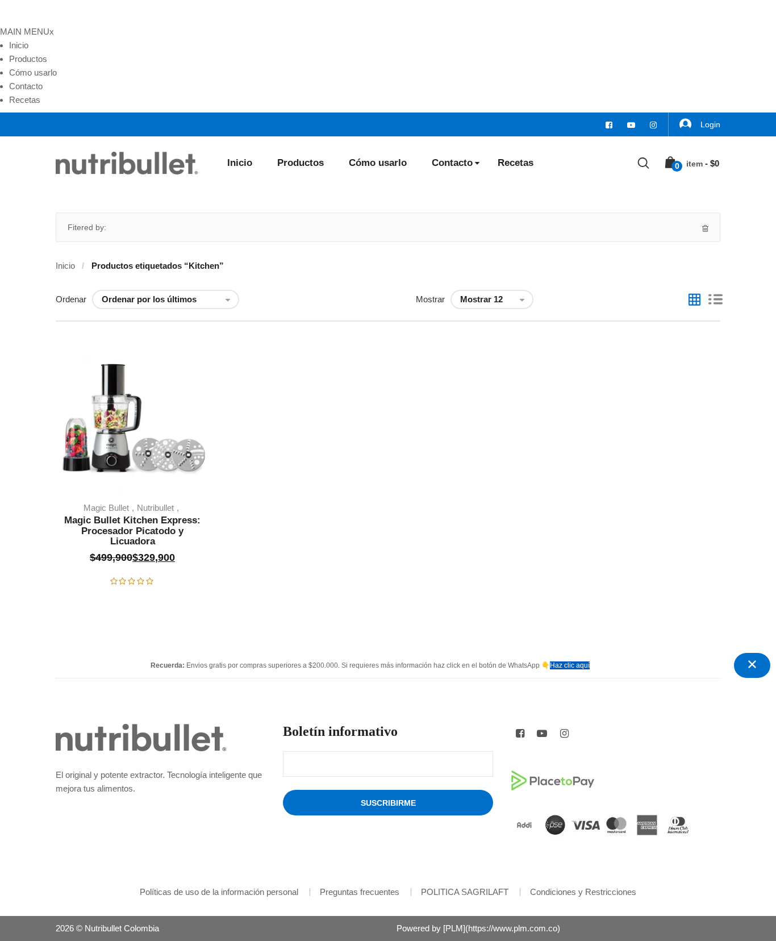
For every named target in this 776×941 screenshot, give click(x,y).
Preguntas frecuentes (359, 892)
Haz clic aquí (570, 665)
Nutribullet (155, 508)
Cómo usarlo (33, 72)
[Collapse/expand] (752, 665)
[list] (715, 301)
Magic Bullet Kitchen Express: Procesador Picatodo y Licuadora (132, 531)
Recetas (24, 100)
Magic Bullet (106, 508)
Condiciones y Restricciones (583, 892)
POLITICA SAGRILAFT (464, 892)
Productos (28, 59)
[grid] (694, 300)
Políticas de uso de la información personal (219, 892)
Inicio (18, 45)
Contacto (26, 86)
